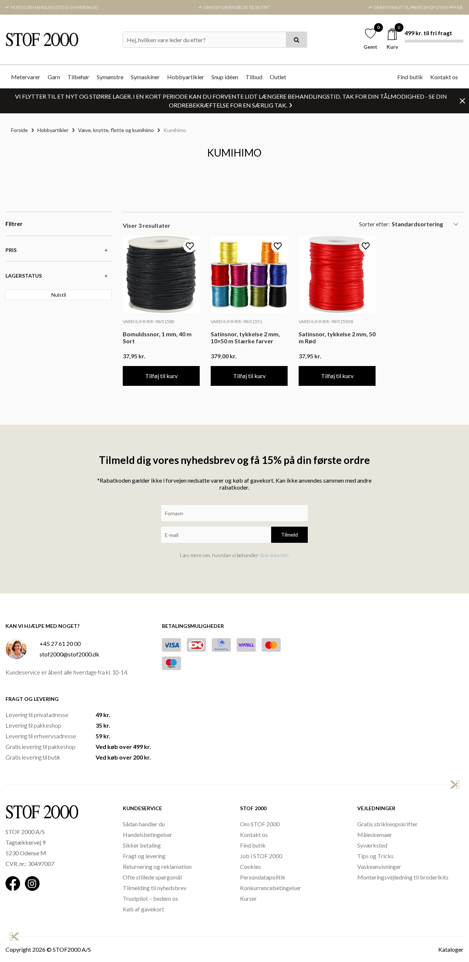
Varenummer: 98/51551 (236, 321)
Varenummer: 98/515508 (326, 321)
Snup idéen (224, 76)
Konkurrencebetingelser (270, 887)
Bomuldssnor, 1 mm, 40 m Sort (157, 337)
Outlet (278, 76)
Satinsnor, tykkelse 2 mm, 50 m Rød (337, 337)
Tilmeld (289, 534)
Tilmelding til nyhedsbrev (155, 887)
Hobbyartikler (185, 76)
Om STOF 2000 (260, 823)
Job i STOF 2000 (261, 855)
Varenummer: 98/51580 (148, 321)
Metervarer (25, 76)
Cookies (250, 866)
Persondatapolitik (262, 877)
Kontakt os (444, 76)
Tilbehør (78, 76)
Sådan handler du (144, 823)
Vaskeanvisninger (379, 866)
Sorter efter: (374, 223)
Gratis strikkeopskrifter (387, 823)
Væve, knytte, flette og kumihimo (116, 130)
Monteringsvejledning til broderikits (402, 877)
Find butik (410, 76)
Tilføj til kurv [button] (161, 375)
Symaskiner (145, 76)
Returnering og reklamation (157, 866)
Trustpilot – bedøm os (150, 898)
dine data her (274, 555)
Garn (54, 76)
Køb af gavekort (143, 909)
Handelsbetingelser (147, 834)
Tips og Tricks (375, 855)
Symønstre (110, 76)
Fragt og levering (144, 855)
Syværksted (372, 845)
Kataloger (451, 949)
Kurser (248, 898)
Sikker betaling (142, 845)
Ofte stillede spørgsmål (152, 877)
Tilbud (253, 76)
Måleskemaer (374, 834)
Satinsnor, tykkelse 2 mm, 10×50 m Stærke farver (245, 337)
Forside (19, 130)
